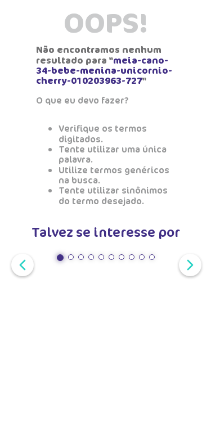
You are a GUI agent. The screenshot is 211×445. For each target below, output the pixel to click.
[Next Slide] (188, 264)
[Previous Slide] (20, 264)
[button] (60, 257)
